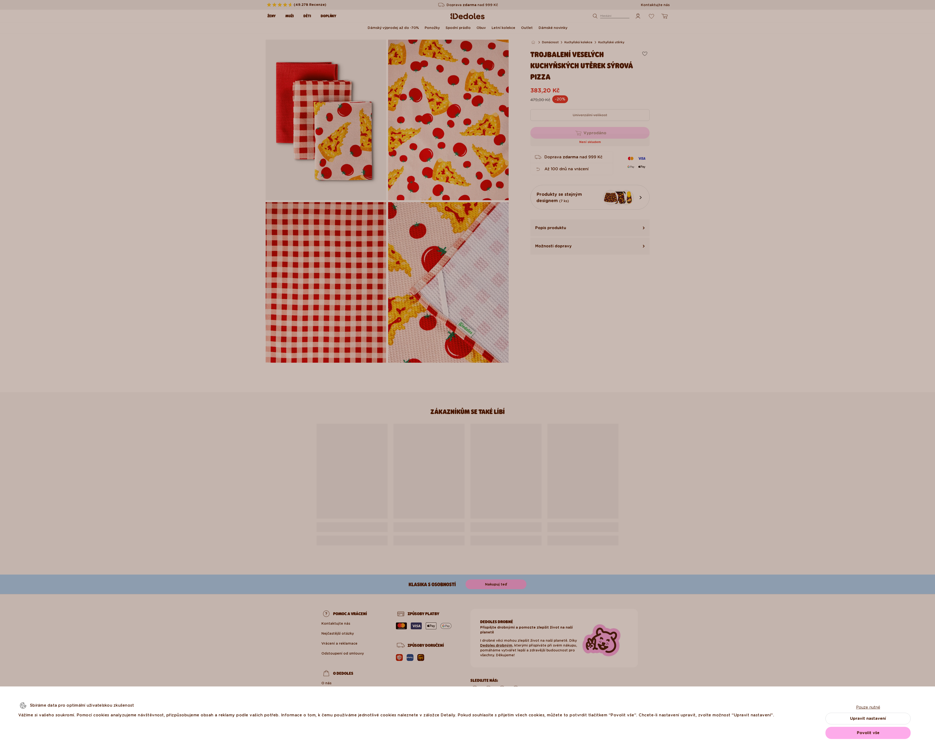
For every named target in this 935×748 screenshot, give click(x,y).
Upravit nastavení (868, 718)
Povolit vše (868, 732)
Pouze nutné (868, 707)
